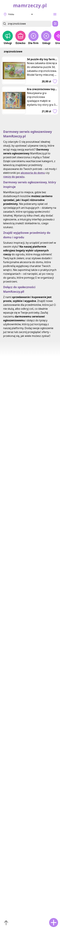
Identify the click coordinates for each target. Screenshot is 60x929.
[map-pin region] (5, 14)
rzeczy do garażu (13, 176)
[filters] (55, 24)
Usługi (8, 43)
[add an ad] (53, 922)
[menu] (55, 14)
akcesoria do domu (33, 173)
